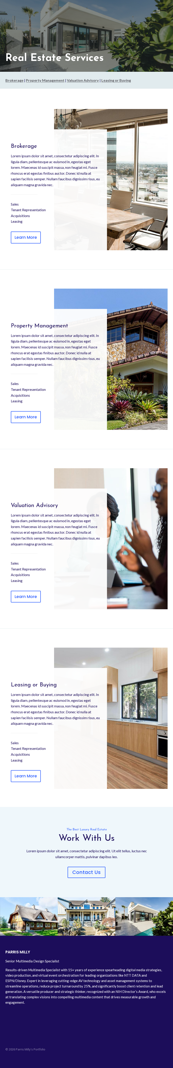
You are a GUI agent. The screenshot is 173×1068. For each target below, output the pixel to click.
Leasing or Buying (116, 80)
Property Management (45, 80)
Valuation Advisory (83, 80)
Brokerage (14, 80)
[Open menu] (158, 11)
